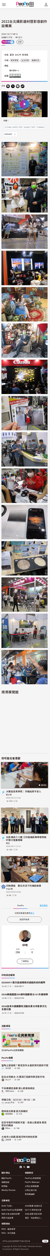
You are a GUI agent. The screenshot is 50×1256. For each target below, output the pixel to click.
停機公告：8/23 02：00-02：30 (18, 1099)
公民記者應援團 (32, 1186)
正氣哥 (8, 1140)
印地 (25, 945)
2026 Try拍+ (6, 1205)
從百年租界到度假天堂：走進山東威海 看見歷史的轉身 (23, 1124)
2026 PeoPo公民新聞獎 (12, 1209)
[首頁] (25, 4)
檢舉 (20, 42)
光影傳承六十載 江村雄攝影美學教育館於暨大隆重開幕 (26, 838)
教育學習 (14, 60)
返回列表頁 (24, 919)
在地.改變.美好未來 (33, 1213)
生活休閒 (25, 60)
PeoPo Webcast (32, 1182)
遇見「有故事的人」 (34, 1217)
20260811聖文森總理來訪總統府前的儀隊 (23, 982)
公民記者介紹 (31, 1190)
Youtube (28, 1167)
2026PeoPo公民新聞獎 (12, 1050)
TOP (45, 1241)
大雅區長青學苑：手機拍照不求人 (23, 791)
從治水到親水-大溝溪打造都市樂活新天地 (23, 1076)
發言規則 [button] (44, 905)
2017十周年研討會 (33, 1209)
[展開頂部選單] (46, 4)
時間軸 (4, 1186)
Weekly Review (8, 1190)
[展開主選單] (3, 4)
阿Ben (7, 1128)
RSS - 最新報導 (8, 1229)
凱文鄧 (9, 795)
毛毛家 (8, 1068)
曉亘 (8, 843)
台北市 (18, 55)
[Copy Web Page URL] (22, 86)
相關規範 (5, 1182)
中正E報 (9, 889)
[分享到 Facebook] (8, 86)
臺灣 (12, 55)
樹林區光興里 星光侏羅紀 (14, 1111)
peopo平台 (9, 1102)
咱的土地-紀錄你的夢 (10, 1213)
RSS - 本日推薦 (8, 1233)
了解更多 (25, 961)
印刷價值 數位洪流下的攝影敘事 (23, 885)
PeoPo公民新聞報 (33, 1178)
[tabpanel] (24, 913)
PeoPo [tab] (20, 905)
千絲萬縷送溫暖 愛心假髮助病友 (18, 1088)
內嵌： (6, 121)
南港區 (25, 55)
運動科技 (35, 60)
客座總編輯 (30, 1194)
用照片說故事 (7, 1217)
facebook (21, 1167)
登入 (32, 913)
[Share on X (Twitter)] (13, 86)
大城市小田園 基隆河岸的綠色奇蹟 (19, 1136)
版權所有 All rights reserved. (16, 76)
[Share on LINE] (18, 86)
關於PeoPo (6, 1178)
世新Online (9, 1091)
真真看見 (9, 1114)
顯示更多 (13, 71)
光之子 (8, 1080)
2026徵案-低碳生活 (33, 1205)
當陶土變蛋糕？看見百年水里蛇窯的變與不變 (24, 1065)
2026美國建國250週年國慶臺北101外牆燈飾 (24, 994)
